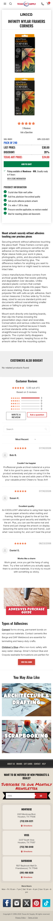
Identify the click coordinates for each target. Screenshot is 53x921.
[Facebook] (7, 906)
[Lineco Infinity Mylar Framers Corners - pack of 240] (25, 53)
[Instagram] (17, 906)
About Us (11, 763)
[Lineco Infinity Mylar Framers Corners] (25, 97)
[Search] (10, 4)
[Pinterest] (36, 906)
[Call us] (42, 3)
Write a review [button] (16, 416)
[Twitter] (27, 906)
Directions (28, 826)
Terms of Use (33, 918)
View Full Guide (26, 662)
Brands (19, 763)
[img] (20, 448)
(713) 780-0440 (26, 846)
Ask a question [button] (37, 414)
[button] (26, 123)
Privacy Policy (20, 918)
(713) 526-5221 (26, 821)
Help (44, 763)
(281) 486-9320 (26, 872)
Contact (37, 763)
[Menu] (4, 4)
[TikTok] (46, 906)
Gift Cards (28, 763)
